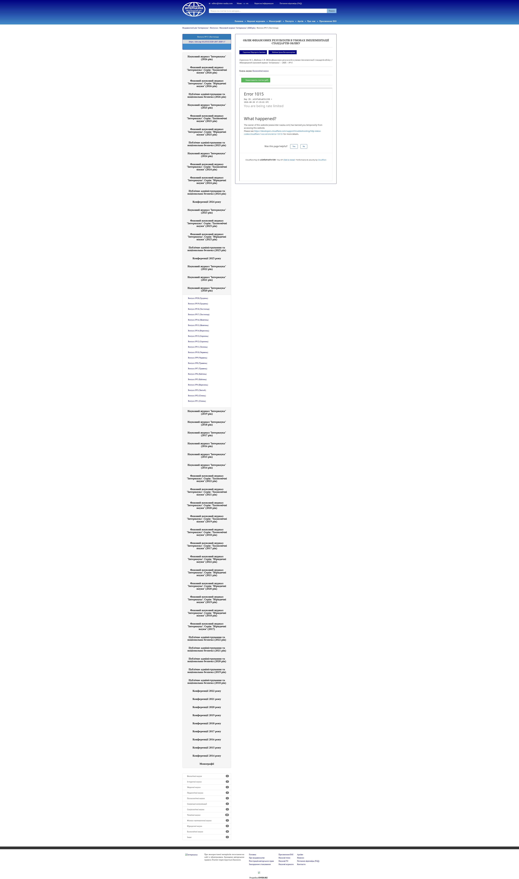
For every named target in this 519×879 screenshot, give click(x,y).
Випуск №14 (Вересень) (198, 330)
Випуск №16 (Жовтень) (198, 319)
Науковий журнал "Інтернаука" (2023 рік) (207, 211)
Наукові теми (284, 857)
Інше (207, 837)
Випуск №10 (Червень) (198, 352)
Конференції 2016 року (207, 739)
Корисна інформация (263, 3)
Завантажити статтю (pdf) (256, 80)
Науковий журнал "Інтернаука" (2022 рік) (207, 268)
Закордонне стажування (260, 864)
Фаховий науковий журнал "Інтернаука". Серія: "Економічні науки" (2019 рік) (207, 518)
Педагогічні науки (207, 792)
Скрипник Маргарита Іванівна (254, 52)
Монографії (275, 21)
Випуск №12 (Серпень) (198, 341)
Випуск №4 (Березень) (198, 384)
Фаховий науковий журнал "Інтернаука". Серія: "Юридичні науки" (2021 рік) (206, 572)
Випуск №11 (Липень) (198, 347)
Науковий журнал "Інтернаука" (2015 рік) (207, 456)
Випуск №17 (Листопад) (198, 314)
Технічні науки (207, 815)
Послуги (289, 21)
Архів (301, 21)
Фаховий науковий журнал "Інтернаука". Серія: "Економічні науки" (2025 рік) (207, 118)
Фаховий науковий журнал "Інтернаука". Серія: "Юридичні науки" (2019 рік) (206, 599)
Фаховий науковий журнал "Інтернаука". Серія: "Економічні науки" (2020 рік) (207, 505)
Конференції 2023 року (207, 258)
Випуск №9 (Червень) (197, 357)
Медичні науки (207, 787)
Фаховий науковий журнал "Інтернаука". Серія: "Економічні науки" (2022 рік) (207, 478)
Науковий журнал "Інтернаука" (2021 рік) (207, 278)
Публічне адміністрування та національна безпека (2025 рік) (206, 144)
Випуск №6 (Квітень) (197, 374)
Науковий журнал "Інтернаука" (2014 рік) (207, 466)
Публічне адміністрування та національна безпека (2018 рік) (206, 681)
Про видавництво (257, 857)
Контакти (301, 864)
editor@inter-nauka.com (222, 3)
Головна (239, 21)
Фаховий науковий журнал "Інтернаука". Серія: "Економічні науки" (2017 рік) (207, 545)
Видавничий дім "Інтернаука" (195, 28)
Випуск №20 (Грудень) (198, 298)
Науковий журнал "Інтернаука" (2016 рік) (207, 445)
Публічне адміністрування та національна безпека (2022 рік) (206, 638)
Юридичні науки (207, 826)
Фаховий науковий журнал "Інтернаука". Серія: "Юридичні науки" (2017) (206, 626)
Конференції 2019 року (207, 715)
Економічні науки (207, 831)
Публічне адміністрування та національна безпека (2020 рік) (206, 660)
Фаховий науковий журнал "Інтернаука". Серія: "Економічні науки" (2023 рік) (207, 223)
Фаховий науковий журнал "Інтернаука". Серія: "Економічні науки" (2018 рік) (207, 532)
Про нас (311, 21)
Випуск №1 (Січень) (197, 401)
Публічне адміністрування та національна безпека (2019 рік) (206, 671)
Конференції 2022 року (207, 690)
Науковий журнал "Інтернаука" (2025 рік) (207, 106)
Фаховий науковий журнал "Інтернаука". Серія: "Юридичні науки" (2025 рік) (206, 131)
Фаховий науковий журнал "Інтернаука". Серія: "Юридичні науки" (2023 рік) (206, 236)
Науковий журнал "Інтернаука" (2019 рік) (207, 412)
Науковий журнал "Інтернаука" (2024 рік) (207, 155)
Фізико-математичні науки (207, 820)
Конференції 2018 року (207, 723)
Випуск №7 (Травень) (197, 368)
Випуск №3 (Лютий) (197, 390)
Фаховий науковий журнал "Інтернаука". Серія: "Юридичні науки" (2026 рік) (206, 83)
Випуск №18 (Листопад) (198, 309)
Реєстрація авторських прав (261, 861)
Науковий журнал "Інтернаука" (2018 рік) (207, 423)
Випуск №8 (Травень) (197, 363)
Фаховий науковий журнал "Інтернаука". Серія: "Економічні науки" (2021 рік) (207, 491)
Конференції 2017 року (207, 731)
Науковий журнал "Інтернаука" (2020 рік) (237, 28)
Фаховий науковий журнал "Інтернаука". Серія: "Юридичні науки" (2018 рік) (206, 613)
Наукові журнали (256, 21)
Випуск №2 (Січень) (197, 395)
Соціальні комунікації (207, 804)
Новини (300, 857)
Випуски (214, 28)
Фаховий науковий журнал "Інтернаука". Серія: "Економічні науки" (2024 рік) (207, 166)
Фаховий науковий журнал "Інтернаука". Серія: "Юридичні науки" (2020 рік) (206, 586)
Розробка (258, 877)
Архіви (300, 854)
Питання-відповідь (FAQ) (291, 3)
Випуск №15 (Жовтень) (198, 325)
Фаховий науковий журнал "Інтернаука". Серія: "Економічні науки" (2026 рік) (207, 70)
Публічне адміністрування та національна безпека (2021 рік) (206, 649)
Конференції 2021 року (207, 699)
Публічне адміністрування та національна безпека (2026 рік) (206, 95)
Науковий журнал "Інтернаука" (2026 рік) (207, 58)
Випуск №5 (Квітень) (197, 379)
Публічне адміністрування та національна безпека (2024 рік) (206, 192)
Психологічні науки (207, 798)
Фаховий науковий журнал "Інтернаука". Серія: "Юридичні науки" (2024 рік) (206, 180)
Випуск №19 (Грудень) (198, 303)
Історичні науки (207, 781)
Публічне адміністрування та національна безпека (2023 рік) (206, 249)
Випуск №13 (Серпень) (198, 336)
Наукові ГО (283, 861)
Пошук (332, 10)
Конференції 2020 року (207, 707)
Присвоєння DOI (328, 21)
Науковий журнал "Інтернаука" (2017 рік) (207, 434)
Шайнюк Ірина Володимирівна (283, 52)
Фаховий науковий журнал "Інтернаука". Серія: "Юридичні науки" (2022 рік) (206, 559)
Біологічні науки (207, 776)
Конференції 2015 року (207, 747)
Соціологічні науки (207, 809)
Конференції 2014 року (207, 755)
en (247, 3)
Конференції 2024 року (207, 201)
